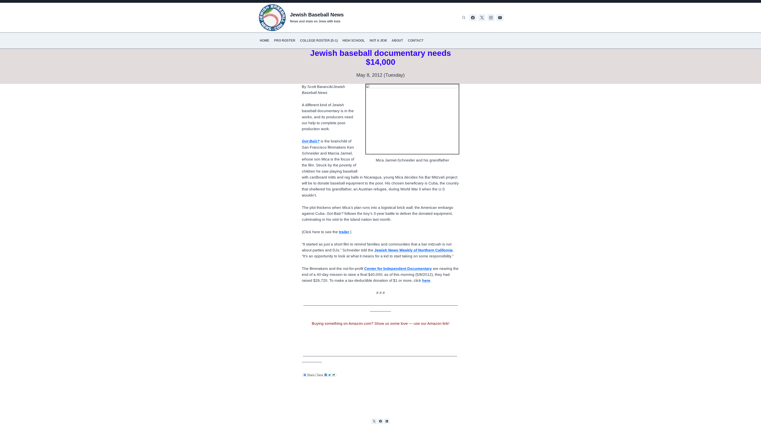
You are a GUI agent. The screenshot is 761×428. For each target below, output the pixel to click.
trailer (344, 232)
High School (353, 40)
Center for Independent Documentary (398, 269)
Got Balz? (311, 141)
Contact (416, 40)
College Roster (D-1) (319, 40)
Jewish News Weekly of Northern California (413, 250)
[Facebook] (472, 17)
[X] (482, 17)
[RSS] (387, 421)
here (426, 280)
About (397, 40)
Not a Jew (378, 40)
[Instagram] (490, 17)
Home (264, 40)
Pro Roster (284, 40)
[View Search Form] (463, 17)
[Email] (500, 17)
